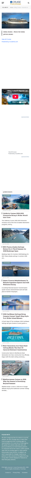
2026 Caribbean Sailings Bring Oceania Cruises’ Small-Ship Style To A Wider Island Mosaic (16, 316)
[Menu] (3, 3)
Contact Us (8, 472)
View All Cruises (6, 39)
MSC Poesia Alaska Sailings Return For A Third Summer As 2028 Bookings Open (14, 249)
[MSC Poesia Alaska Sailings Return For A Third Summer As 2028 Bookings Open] (15, 235)
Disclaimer (25, 472)
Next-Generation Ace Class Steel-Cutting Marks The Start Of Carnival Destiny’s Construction (15, 348)
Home (11, 7)
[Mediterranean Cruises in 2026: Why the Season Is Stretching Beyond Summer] (15, 368)
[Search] (28, 3)
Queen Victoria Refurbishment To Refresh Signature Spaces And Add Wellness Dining (16, 283)
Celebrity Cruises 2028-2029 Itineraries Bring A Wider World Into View (15, 215)
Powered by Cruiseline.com (10, 41)
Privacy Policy (16, 472)
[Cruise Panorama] (15, 3)
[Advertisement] (15, 66)
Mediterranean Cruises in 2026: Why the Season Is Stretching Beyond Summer (14, 381)
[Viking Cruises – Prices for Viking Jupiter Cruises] (15, 28)
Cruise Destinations (8, 361)
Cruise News (6, 195)
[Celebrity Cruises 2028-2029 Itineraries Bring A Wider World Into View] (15, 201)
